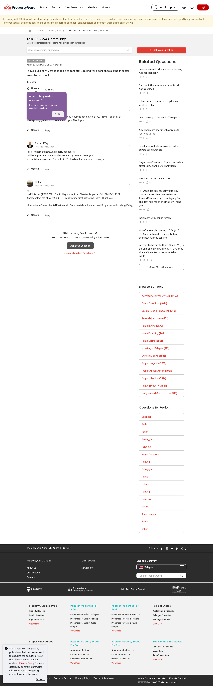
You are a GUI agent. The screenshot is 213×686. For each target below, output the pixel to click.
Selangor (146, 416)
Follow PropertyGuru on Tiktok (185, 548)
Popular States (162, 606)
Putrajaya (147, 469)
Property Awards (80, 589)
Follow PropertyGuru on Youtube (172, 548)
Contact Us (88, 560)
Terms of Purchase (104, 678)
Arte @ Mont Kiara (161, 655)
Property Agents (154, 363)
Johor (145, 529)
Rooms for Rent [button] (119, 659)
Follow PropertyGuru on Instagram (166, 548)
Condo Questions (154, 303)
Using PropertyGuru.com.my (159, 393)
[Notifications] (192, 7)
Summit (133, 589)
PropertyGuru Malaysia (43, 606)
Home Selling (152, 341)
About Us (31, 567)
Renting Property (36, 61)
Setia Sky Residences (163, 647)
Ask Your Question (80, 245)
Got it (58, 114)
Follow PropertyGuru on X (181, 548)
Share (51, 89)
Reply (47, 130)
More (105, 7)
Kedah (145, 431)
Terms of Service (63, 678)
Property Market (154, 378)
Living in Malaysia (154, 355)
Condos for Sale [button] (78, 654)
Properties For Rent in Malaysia (125, 614)
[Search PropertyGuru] (181, 575)
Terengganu (148, 439)
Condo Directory (36, 615)
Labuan (145, 484)
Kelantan (146, 446)
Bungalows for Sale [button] (79, 659)
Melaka (145, 506)
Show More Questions (161, 267)
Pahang (146, 491)
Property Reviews (37, 611)
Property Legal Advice (157, 370)
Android (56, 548)
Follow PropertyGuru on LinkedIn (177, 548)
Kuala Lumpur (149, 514)
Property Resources (41, 641)
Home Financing (153, 333)
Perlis (144, 424)
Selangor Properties (162, 615)
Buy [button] (42, 7)
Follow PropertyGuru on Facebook (161, 548)
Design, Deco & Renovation (159, 311)
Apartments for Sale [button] (80, 650)
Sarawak (146, 499)
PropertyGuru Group (39, 560)
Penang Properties (161, 619)
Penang (146, 461)
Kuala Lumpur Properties (164, 611)
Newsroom (87, 567)
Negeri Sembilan (150, 454)
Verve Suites (159, 651)
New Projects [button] (73, 7)
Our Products (33, 572)
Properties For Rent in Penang (125, 619)
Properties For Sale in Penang (84, 619)
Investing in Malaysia (155, 348)
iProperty (34, 589)
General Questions (155, 318)
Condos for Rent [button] (119, 654)
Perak (145, 476)
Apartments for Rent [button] (121, 650)
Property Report (179, 589)
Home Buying (152, 326)
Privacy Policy (26, 663)
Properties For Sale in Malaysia (84, 614)
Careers (31, 577)
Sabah (145, 521)
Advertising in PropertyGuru (160, 296)
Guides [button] (92, 7)
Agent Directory (36, 619)
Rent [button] (55, 7)
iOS (67, 548)
